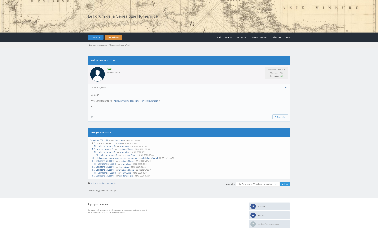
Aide (288, 37)
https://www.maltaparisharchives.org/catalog (136, 100)
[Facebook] (253, 206)
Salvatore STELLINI (99, 140)
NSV (120, 143)
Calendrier (276, 37)
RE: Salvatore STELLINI (103, 160)
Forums (228, 37)
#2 (286, 87)
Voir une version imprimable (103, 183)
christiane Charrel (125, 149)
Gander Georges (126, 175)
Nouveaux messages (97, 45)
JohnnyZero (118, 140)
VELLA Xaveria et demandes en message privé (114, 158)
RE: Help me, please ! (104, 146)
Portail (218, 37)
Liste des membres (259, 37)
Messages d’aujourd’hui (119, 45)
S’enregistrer (113, 37)
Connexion (95, 37)
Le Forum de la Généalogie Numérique (123, 16)
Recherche (241, 37)
